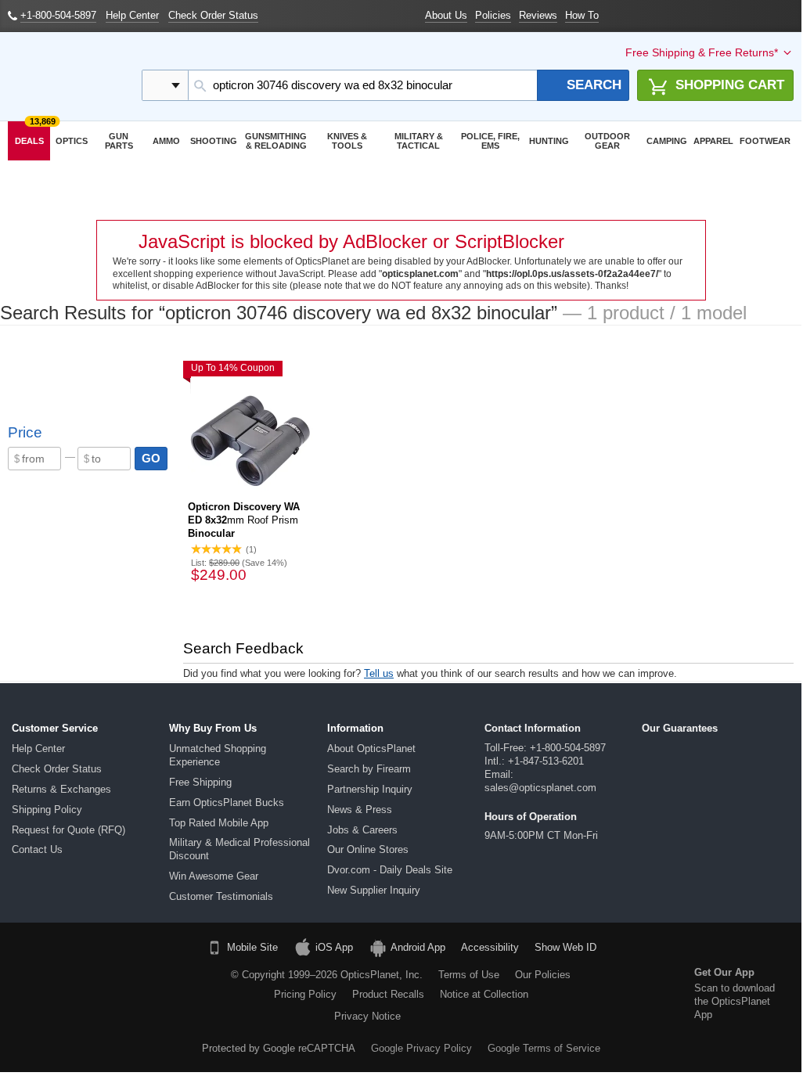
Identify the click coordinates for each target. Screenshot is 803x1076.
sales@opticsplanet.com (540, 788)
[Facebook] (50, 980)
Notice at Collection (484, 994)
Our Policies (543, 975)
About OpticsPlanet (371, 748)
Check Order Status (57, 769)
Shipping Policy (47, 809)
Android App (418, 947)
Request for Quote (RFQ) (68, 830)
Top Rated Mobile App (218, 823)
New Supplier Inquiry (373, 890)
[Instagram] (110, 1009)
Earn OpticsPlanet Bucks (226, 802)
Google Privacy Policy (421, 1048)
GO (151, 458)
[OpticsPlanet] (67, 76)
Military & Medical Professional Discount (239, 849)
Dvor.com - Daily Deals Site (389, 870)
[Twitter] (129, 980)
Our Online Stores (368, 849)
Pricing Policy (305, 994)
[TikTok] (90, 980)
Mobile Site (252, 947)
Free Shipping (200, 782)
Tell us (379, 673)
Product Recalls (388, 994)
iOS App (334, 947)
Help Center (38, 748)
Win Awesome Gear (213, 876)
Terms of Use (468, 975)
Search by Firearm (369, 769)
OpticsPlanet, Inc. (381, 975)
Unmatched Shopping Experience (217, 755)
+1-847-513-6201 (546, 761)
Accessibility (490, 947)
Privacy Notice (367, 1016)
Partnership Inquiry (369, 789)
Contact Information (532, 728)
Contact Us (37, 849)
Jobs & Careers (362, 830)
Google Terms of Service (544, 1048)
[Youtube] (169, 980)
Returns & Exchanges (61, 789)
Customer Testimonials (221, 896)
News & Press (359, 809)
